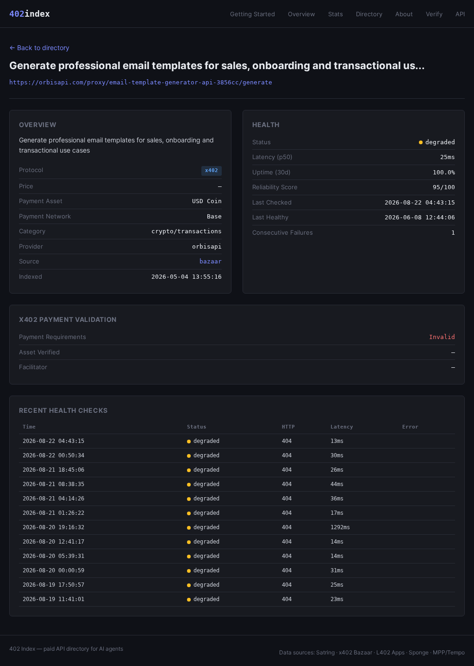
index (29, 14)
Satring (325, 652)
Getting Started (252, 14)
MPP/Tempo (449, 652)
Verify (434, 14)
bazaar (211, 261)
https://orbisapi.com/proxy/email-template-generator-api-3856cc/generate (140, 82)
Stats (335, 14)
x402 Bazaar (355, 652)
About (404, 14)
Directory (369, 14)
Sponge (419, 652)
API (460, 14)
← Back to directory (39, 47)
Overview (301, 14)
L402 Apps (390, 652)
